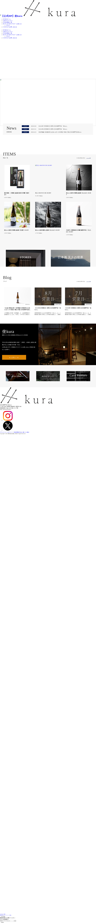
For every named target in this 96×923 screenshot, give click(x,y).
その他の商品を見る (80, 158)
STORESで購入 (3, 914)
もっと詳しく (13, 357)
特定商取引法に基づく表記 (21, 432)
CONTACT (10, 27)
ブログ (8, 25)
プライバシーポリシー (6, 432)
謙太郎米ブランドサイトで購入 (6, 915)
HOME (7, 19)
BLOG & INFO (12, 23)
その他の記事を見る (80, 281)
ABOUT (8, 20)
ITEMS (7, 22)
